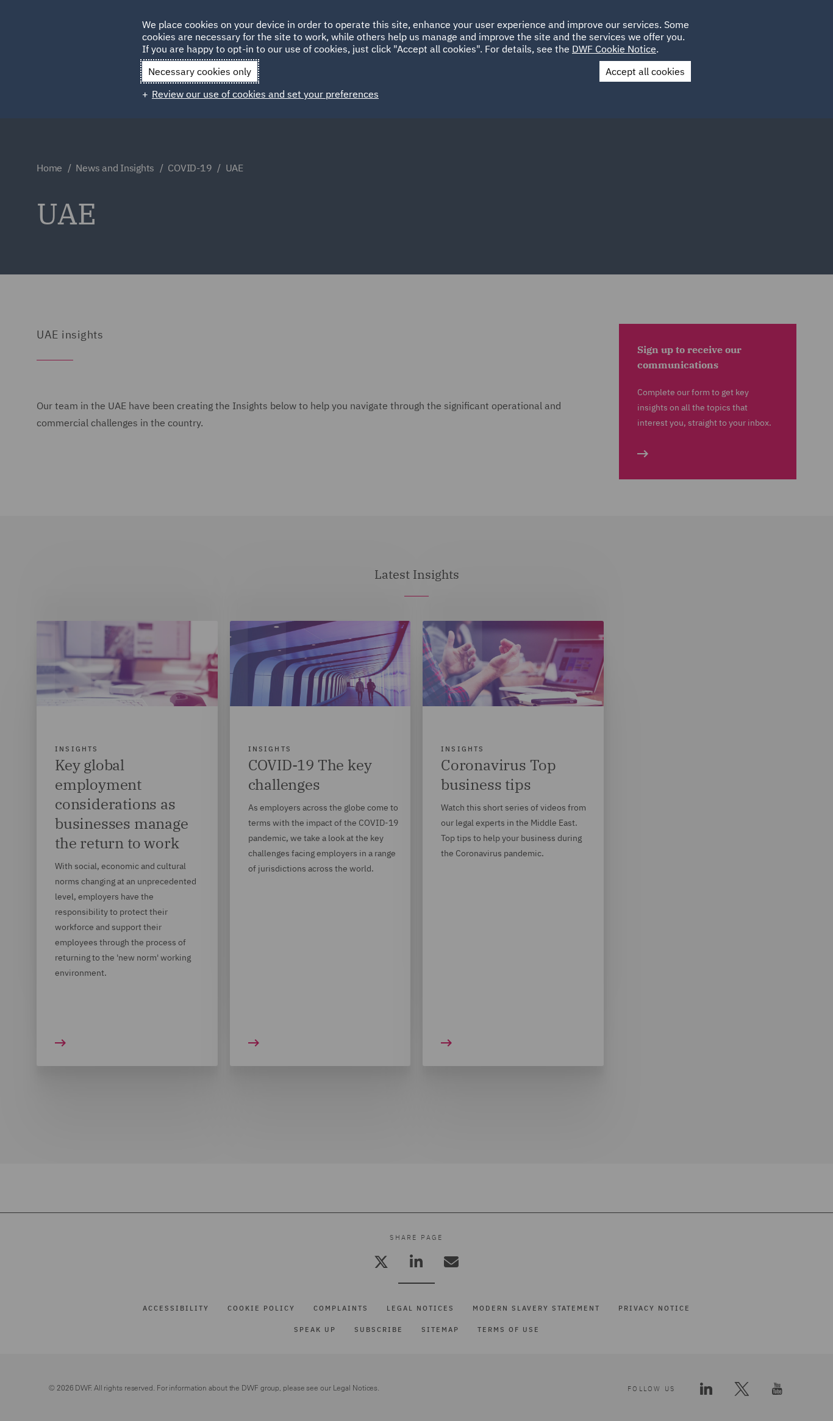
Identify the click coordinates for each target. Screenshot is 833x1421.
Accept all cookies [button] (645, 71)
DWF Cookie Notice (614, 49)
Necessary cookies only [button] (199, 71)
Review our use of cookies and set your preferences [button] (265, 94)
